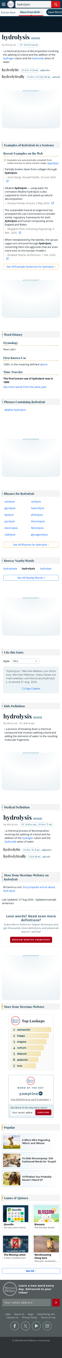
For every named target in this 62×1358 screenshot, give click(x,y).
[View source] (7, 181)
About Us (19, 1314)
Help (8, 1314)
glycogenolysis (39, 534)
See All (30, 1271)
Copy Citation (32, 688)
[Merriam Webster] (30, 1081)
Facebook (14, 1325)
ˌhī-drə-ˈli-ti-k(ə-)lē (37, 77)
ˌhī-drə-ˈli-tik (28, 70)
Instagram (47, 1325)
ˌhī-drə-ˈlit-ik (29, 850)
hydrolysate (10, 568)
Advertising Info (46, 1314)
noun (35, 37)
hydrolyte (45, 568)
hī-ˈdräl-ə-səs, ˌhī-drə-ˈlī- (36, 824)
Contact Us (12, 1317)
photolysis (37, 514)
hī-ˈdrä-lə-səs (28, 44)
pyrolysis (10, 521)
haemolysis (37, 508)
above (44, 364)
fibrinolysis (37, 528)
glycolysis (10, 508)
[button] (31, 12)
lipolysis (9, 514)
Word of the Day (30, 1087)
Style (6, 661)
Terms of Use (48, 1317)
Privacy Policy (30, 1317)
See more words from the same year (24, 387)
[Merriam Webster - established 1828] (10, 4)
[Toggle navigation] (3, 4)
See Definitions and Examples (30, 1099)
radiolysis (10, 534)
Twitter (25, 1325)
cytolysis (36, 501)
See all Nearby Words (30, 577)
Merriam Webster (9, 1289)
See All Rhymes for (30, 544)
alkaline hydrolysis (15, 409)
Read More (52, 163)
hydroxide (38, 58)
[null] (41, 1093)
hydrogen (8, 58)
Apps (31, 1314)
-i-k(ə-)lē (33, 856)
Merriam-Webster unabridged (31, 939)
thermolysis (38, 521)
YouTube (36, 1325)
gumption (28, 1093)
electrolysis (11, 528)
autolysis (10, 501)
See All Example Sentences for (30, 266)
